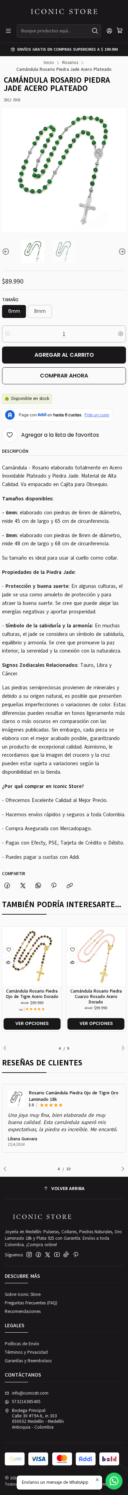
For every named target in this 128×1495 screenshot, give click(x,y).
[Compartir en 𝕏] (22, 885)
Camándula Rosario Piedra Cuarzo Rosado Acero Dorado (96, 996)
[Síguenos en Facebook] (38, 1255)
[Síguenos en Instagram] (29, 1255)
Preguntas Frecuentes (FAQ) (31, 1303)
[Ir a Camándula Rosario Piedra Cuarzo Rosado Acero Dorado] (96, 956)
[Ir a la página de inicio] (64, 11)
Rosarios (70, 63)
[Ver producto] (16, 1098)
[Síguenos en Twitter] (47, 1255)
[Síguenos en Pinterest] (75, 1255)
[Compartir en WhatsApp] (38, 885)
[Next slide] (121, 251)
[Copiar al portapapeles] (69, 885)
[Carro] (119, 31)
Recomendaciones (23, 1311)
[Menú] (8, 31)
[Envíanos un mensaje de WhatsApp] (114, 1481)
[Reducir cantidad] (7, 334)
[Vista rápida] (8, 962)
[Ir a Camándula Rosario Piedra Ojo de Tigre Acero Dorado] (32, 956)
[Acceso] (109, 31)
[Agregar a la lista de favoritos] (8, 950)
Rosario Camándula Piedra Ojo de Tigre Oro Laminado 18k (73, 1096)
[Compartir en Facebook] (7, 885)
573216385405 (26, 1402)
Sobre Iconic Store (23, 1294)
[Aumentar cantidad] (120, 334)
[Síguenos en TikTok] (66, 1255)
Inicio (49, 63)
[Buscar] (95, 31)
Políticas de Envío (22, 1344)
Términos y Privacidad (26, 1352)
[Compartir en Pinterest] (53, 885)
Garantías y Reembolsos (28, 1361)
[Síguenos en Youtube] (57, 1255)
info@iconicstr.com (30, 1393)
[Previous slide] (7, 251)
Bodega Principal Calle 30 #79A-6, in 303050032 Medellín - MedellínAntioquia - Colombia (38, 1419)
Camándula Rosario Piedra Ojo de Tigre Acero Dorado (32, 993)
